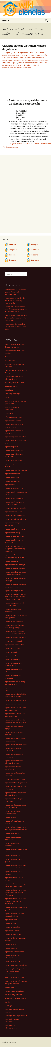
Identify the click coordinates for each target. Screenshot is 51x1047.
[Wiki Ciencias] (25, 9)
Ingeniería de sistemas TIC (14, 621)
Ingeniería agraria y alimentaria (15, 437)
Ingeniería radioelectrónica (14, 952)
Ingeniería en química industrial (16, 744)
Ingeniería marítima (11, 923)
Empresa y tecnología (12, 394)
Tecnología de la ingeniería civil (16, 1015)
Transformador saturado (22, 68)
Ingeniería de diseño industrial (15, 519)
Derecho (12, 260)
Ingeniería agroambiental (13, 460)
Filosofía (34, 255)
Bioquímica (8, 357)
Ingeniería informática (12, 855)
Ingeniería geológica (12, 833)
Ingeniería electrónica (12, 659)
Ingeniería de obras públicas (15, 568)
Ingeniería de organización (14, 590)
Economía (35, 260)
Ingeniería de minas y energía (15, 565)
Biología (34, 244)
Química (7, 1002)
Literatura (35, 249)
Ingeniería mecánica (12, 931)
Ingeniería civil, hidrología (14, 498)
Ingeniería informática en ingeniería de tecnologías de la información (15, 892)
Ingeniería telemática (12, 961)
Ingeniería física (10, 817)
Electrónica (9, 390)
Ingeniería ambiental (12, 477)
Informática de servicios (13, 417)
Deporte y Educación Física (14, 383)
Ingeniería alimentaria (12, 474)
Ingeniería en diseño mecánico (15, 700)
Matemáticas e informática (14, 991)
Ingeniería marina (11, 920)
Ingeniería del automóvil (13, 641)
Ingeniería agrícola (11, 447)
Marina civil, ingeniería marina (15, 977)
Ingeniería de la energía (13, 533)
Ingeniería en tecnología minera (16, 783)
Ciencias (12, 244)
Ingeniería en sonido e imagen (15, 779)
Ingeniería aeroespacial (13, 421)
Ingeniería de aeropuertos (14, 512)
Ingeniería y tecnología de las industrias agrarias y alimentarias (15, 971)
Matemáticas (9, 987)
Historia (12, 255)
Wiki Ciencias (8, 1042)
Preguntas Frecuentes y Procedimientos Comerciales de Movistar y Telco (16, 317)
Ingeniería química (11, 948)
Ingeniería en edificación (13, 704)
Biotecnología (10, 360)
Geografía (13, 249)
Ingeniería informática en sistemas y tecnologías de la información (16, 901)
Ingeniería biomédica (12, 481)
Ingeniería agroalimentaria (14, 450)
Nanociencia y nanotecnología (15, 998)
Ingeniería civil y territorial (14, 488)
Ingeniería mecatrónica (13, 934)
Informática (9, 413)
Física (7, 397)
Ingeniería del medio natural (14, 645)
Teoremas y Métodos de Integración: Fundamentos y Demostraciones (15, 291)
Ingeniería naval (10, 944)
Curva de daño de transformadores (20, 60)
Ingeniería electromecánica (14, 656)
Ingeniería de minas (12, 561)
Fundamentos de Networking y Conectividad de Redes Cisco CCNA (15, 326)
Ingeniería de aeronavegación (15, 508)
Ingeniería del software (13, 648)
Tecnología (8, 1006)
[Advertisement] (15, 85)
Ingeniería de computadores (15, 515)
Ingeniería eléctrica (26, 53)
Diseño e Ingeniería (11, 386)
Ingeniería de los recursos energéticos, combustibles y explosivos (15, 548)
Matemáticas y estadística (14, 995)
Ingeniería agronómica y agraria (16, 470)
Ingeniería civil (10, 485)
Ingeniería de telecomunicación (16, 637)
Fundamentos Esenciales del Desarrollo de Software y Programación (15, 300)
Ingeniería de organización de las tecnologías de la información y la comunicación (15, 596)
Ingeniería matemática (13, 927)
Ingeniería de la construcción (15, 529)
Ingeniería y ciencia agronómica (16, 965)
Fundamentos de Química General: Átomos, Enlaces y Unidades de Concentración (16, 309)
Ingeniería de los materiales (14, 536)
